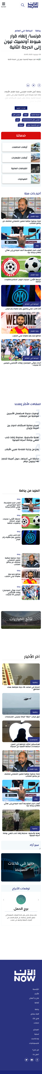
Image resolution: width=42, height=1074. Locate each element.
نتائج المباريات (21, 619)
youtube (32, 1060)
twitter (26, 1060)
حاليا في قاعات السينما (21, 866)
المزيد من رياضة (29, 490)
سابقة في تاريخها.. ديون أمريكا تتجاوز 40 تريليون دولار (20, 460)
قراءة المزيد (21, 108)
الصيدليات (22, 179)
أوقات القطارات (19, 158)
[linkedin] (27, 86)
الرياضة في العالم (24, 31)
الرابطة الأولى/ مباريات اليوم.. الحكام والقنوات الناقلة (22, 280)
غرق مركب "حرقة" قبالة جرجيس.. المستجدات (22, 716)
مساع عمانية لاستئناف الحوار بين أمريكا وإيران (23, 426)
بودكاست (35, 1038)
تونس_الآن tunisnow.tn (31, 119)
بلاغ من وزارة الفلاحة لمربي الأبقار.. (21, 449)
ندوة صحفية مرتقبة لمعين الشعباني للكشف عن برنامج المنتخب (22, 222)
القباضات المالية (19, 168)
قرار (17, 119)
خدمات (36, 1023)
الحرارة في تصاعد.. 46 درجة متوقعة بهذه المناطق (23, 688)
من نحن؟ (35, 1049)
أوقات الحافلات (19, 147)
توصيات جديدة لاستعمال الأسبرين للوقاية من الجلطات (23, 414)
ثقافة (36, 1002)
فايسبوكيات (34, 1043)
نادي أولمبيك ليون (33, 125)
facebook (37, 1060)
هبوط (21, 125)
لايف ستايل (35, 1014)
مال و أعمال (34, 998)
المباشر (36, 1029)
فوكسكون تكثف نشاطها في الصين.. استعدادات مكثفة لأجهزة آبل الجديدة (25, 745)
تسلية (36, 1034)
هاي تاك (36, 1018)
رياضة (38, 31)
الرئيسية (36, 989)
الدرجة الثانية (35, 114)
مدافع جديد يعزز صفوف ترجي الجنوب (26, 335)
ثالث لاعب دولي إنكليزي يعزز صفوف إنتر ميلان (23, 308)
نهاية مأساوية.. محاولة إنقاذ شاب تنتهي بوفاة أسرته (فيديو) (22, 438)
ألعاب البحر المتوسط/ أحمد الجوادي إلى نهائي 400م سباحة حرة (23, 251)
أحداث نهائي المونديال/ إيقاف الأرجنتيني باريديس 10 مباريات (22, 364)
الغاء (25, 114)
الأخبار (37, 993)
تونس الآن (16, 114)
